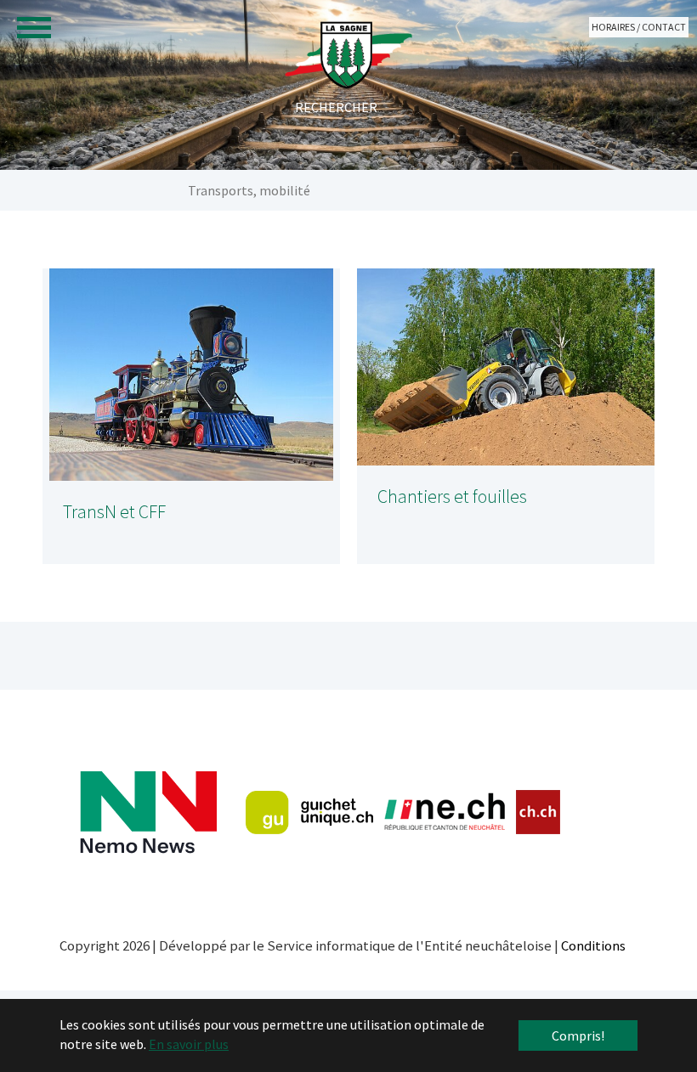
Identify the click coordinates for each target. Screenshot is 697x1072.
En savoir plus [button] (189, 1043)
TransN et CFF (114, 511)
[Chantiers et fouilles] (505, 366)
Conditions (593, 945)
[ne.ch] (444, 812)
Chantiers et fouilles (452, 496)
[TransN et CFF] (191, 374)
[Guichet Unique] (309, 812)
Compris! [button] (578, 1035)
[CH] (538, 812)
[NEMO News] (148, 812)
